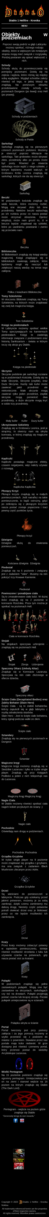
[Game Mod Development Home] (18, 1166)
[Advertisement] (15, 1136)
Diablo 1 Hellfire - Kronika (24, 20)
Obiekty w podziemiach (25, 36)
